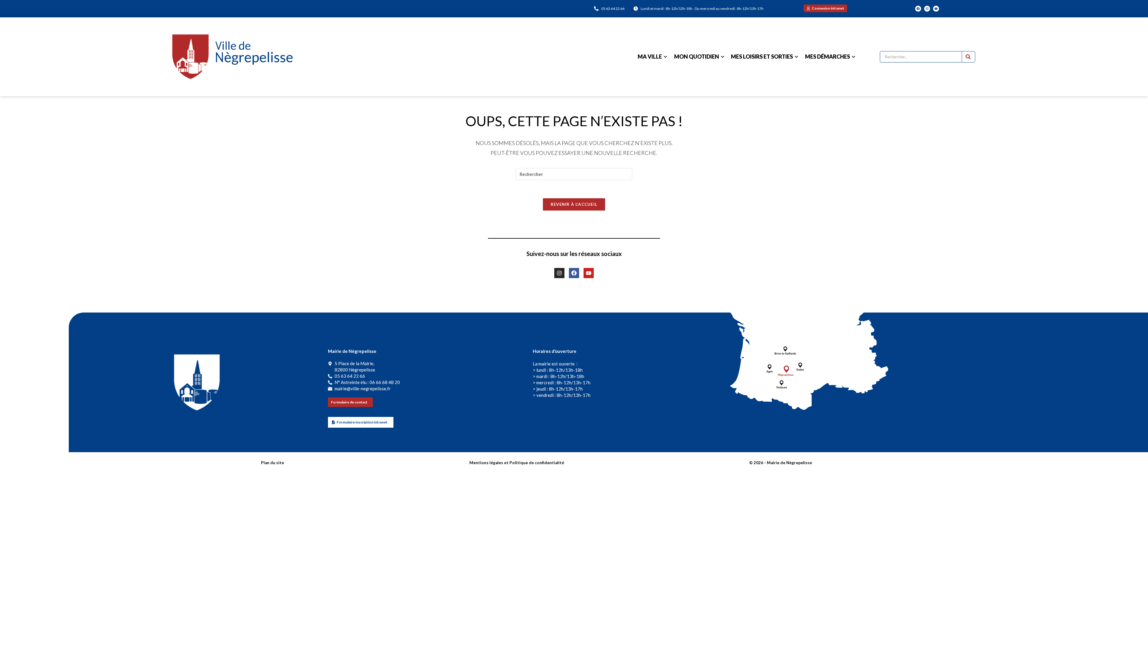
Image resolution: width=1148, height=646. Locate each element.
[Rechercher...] (968, 57)
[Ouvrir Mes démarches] (853, 57)
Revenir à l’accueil (574, 204)
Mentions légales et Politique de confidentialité (516, 462)
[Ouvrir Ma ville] (665, 57)
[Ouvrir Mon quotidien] (722, 57)
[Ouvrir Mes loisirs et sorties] (796, 57)
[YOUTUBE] (936, 9)
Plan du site (272, 462)
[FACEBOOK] (918, 9)
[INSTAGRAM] (927, 9)
